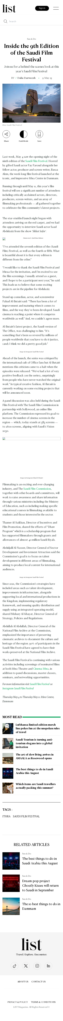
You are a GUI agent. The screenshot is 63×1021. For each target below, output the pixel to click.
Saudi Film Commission (37, 489)
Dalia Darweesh (26, 78)
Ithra (6, 816)
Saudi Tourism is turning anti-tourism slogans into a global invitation (34, 744)
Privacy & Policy (17, 1002)
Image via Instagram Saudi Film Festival (31, 352)
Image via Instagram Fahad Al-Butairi (31, 478)
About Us (22, 982)
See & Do (31, 39)
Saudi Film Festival (36, 161)
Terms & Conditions (43, 1002)
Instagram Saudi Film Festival (18, 688)
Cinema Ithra (41, 669)
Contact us (38, 982)
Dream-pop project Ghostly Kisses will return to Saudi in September (40, 886)
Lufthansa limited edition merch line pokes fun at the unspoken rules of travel (38, 729)
